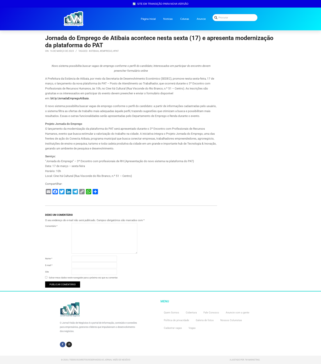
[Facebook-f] (63, 344)
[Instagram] (69, 344)
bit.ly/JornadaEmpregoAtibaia (69, 98)
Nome (48, 258)
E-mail (48, 265)
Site (47, 272)
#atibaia (94, 51)
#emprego (106, 51)
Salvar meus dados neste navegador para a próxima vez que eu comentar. (83, 277)
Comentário (51, 226)
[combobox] (234, 17)
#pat (116, 51)
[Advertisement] (249, 84)
